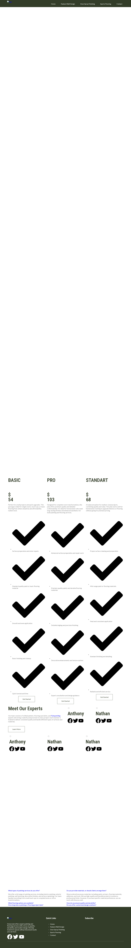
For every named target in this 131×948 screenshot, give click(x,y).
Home (53, 4)
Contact (119, 4)
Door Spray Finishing (87, 4)
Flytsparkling (55, 716)
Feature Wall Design (68, 4)
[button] (24, 891)
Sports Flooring (105, 4)
